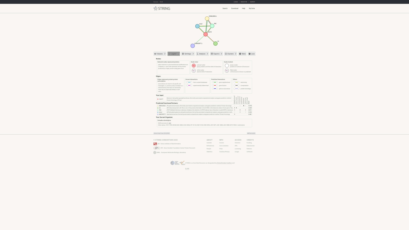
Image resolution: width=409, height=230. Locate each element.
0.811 (250, 110)
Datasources (251, 146)
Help (243, 8)
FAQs (221, 149)
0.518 (250, 112)
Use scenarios (223, 146)
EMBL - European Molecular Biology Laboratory (171, 152)
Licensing (238, 149)
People (209, 149)
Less (253, 54)
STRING (155, 8)
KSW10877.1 (162, 114)
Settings (188, 54)
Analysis (202, 54)
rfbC (160, 110)
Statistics (209, 152)
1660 (169, 123)
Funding (249, 143)
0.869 (250, 108)
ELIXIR (187, 169)
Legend (173, 54)
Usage (237, 152)
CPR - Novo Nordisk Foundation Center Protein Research (177, 148)
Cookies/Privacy (224, 152)
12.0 (161, 2)
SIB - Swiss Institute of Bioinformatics (169, 144)
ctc (160, 108)
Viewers (160, 54)
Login (236, 2)
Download (234, 8)
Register (244, 2)
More (244, 54)
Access (238, 140)
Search (225, 8)
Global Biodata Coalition (224, 163)
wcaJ (160, 112)
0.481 (250, 114)
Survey (252, 2)
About (209, 140)
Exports (216, 54)
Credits (250, 140)
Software (249, 152)
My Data (252, 8)
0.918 (250, 105)
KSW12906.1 (162, 105)
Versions (237, 143)
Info (221, 140)
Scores (221, 143)
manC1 (161, 99)
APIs (236, 146)
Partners (249, 149)
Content (209, 143)
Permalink (252, 133)
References (210, 146)
